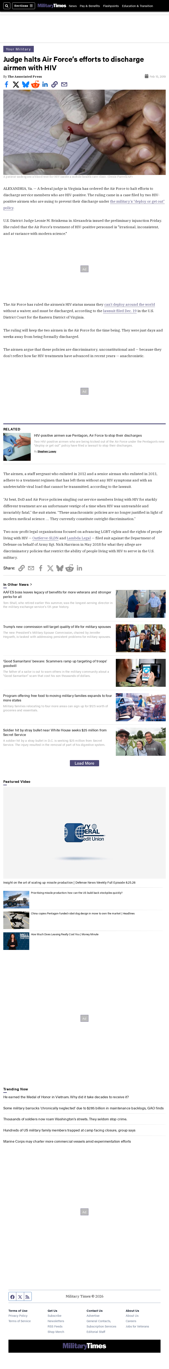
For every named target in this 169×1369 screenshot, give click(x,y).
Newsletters (56, 1321)
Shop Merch (56, 1331)
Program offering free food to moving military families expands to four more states (57, 697)
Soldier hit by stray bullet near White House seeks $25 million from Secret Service (55, 732)
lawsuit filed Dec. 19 (120, 310)
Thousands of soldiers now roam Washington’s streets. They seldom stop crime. (65, 1118)
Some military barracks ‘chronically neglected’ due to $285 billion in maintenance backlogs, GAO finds (83, 1107)
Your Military (18, 48)
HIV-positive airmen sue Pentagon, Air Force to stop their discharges (88, 435)
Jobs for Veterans (137, 1326)
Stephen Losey (47, 451)
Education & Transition (137, 5)
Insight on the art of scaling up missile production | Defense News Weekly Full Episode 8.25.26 (69, 882)
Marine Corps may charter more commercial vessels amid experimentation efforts (67, 1141)
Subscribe (54, 1315)
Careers (131, 1321)
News (73, 5)
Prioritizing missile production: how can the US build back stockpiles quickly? (77, 893)
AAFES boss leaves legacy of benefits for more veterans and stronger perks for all (57, 594)
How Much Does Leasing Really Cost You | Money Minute (65, 934)
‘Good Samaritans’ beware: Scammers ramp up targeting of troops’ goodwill (55, 663)
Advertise (93, 1315)
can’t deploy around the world (129, 304)
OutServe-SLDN (45, 538)
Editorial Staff (96, 1331)
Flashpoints (111, 5)
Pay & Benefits (90, 5)
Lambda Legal (79, 538)
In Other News (16, 584)
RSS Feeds (55, 1326)
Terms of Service (19, 1321)
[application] (84, 833)
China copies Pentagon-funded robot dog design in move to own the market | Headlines (83, 913)
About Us (132, 1315)
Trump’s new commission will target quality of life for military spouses (57, 626)
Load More (84, 763)
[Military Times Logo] (52, 6)
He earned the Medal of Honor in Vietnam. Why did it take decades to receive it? (66, 1096)
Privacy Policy (17, 1315)
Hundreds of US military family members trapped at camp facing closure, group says (69, 1130)
